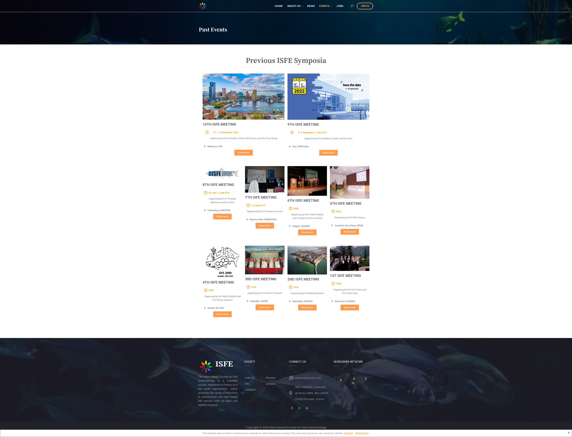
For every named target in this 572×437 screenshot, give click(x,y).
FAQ (247, 384)
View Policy (362, 433)
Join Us (249, 378)
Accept (348, 433)
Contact (250, 390)
